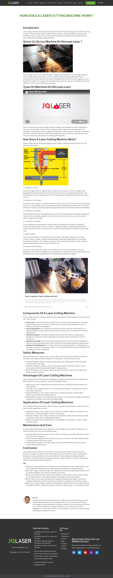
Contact (80, 3)
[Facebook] (74, 552)
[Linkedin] (97, 552)
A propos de (53, 3)
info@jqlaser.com (22, 547)
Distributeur (68, 3)
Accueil (29, 3)
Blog (74, 3)
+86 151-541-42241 (24, 552)
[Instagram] (91, 552)
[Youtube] (85, 552)
